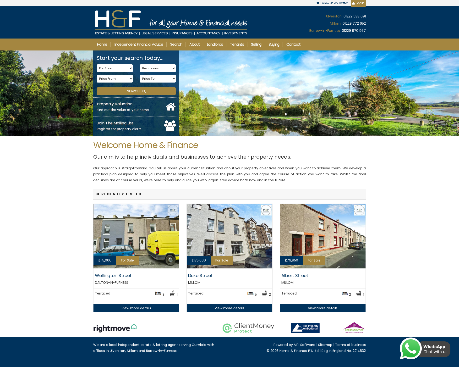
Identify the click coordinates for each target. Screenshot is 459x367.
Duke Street (200, 275)
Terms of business (350, 344)
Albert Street (294, 275)
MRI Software (304, 344)
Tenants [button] (237, 44)
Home (102, 44)
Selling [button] (256, 44)
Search (176, 44)
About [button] (194, 44)
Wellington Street (113, 275)
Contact (293, 44)
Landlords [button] (215, 44)
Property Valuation (123, 106)
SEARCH (134, 91)
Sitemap (325, 344)
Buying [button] (273, 44)
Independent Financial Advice (138, 44)
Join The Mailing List (119, 125)
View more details (136, 308)
